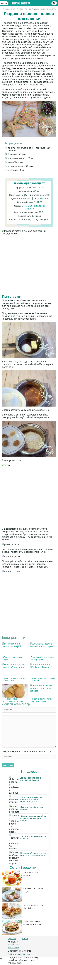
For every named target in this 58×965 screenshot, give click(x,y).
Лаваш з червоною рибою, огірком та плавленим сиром (33, 818)
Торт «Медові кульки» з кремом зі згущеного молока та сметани (31, 799)
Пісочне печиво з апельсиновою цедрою (13, 700)
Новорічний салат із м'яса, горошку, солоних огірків (33, 854)
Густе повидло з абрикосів (30, 873)
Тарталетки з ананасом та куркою (33, 837)
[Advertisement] (29, 265)
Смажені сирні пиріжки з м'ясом (32, 808)
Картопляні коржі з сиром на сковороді (32, 922)
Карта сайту (13, 947)
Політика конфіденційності (20, 954)
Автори (25, 938)
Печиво (28, 205)
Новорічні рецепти (35, 207)
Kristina (44, 198)
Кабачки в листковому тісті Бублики (33, 906)
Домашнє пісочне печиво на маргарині (42, 658)
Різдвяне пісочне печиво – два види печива (43, 700)
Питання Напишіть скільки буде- (27, 751)
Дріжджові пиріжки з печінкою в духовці (30, 778)
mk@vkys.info (14, 944)
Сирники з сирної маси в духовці (33, 890)
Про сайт (12, 938)
